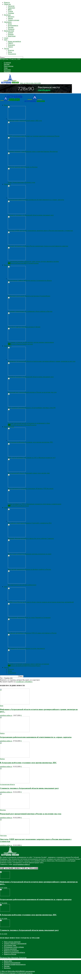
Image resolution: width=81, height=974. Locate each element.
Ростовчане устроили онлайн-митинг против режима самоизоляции (31, 342)
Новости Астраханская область (14, 952)
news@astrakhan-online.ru (21, 864)
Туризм (10, 11)
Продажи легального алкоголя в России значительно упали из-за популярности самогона (38, 246)
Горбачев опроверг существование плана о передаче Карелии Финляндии (33, 151)
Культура (11, 50)
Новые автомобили (14, 41)
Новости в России (10, 954)
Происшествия (9, 31)
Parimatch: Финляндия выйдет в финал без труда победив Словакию (31, 538)
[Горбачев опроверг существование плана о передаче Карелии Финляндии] (17, 150)
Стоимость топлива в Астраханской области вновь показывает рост (31, 215)
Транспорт (11, 8)
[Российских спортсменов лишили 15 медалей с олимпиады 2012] (17, 521)
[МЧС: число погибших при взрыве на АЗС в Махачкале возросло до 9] (17, 456)
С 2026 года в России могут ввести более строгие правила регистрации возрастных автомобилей (41, 602)
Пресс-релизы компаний (12, 942)
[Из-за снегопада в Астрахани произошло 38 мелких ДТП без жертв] (17, 487)
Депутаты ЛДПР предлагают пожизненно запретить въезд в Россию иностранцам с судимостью (40, 230)
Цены (10, 24)
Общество (7, 4)
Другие (6, 48)
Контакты (7, 71)
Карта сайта (8, 961)
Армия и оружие (13, 20)
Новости (7, 2)
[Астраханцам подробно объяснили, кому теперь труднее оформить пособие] (17, 260)
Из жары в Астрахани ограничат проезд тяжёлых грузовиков (28, 664)
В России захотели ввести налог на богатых (23, 167)
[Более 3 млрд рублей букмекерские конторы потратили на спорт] (17, 552)
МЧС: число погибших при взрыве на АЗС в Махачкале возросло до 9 (31, 457)
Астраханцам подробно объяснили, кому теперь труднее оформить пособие (33, 261)
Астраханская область (7, 784)
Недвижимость (13, 25)
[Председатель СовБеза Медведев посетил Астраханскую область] (17, 279)
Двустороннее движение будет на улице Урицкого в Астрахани (29, 617)
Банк (1, 705)
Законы (10, 18)
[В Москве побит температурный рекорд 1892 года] (17, 119)
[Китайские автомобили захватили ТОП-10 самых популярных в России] (17, 631)
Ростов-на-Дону (5, 957)
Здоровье (11, 13)
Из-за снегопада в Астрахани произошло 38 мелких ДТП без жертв (30, 488)
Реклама (10, 27)
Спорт (6, 38)
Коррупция (11, 36)
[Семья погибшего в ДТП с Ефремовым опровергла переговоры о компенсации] (17, 502)
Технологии (12, 54)
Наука (10, 52)
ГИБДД (10, 43)
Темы (6, 68)
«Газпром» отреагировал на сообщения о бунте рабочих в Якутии (30, 311)
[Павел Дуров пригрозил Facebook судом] (17, 180)
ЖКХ (10, 9)
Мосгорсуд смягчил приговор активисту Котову (24, 327)
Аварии (10, 32)
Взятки (2, 759)
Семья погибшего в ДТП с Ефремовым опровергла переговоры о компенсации (34, 504)
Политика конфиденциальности (15, 964)
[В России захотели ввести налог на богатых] (17, 165)
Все (9, 263)
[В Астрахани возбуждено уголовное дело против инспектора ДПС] (17, 440)
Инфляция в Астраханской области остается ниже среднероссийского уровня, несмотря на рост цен (41, 361)
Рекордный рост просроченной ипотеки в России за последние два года (32, 392)
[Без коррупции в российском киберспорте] (17, 583)
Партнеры (7, 69)
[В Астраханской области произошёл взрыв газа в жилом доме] (17, 471)
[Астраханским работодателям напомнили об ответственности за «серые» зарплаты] (17, 198)
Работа (2, 733)
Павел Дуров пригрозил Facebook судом (21, 182)
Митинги (11, 16)
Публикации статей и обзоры (14, 947)
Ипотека (3, 810)
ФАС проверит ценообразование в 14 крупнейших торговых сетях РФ (32, 408)
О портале (7, 62)
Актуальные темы (10, 945)
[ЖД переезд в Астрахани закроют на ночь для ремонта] (17, 646)
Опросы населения (10, 949)
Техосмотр (11, 45)
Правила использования (12, 962)
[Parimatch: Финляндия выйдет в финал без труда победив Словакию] (17, 537)
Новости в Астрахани (11, 950)
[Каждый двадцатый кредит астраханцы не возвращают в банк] (17, 421)
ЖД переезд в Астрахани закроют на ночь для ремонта (26, 648)
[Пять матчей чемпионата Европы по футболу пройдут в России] (17, 567)
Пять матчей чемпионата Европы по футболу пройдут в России (29, 569)
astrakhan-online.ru (6, 715)
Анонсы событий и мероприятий (15, 943)
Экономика (8, 22)
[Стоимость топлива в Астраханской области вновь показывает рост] (17, 213)
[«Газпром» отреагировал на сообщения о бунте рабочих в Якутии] (17, 309)
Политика (7, 15)
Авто (5, 39)
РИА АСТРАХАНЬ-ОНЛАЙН (12, 971)
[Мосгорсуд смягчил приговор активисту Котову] (17, 325)
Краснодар (22, 957)
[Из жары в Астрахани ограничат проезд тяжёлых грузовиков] (17, 662)
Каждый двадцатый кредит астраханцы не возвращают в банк (29, 423)
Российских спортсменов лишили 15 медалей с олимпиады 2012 (30, 523)
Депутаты (3, 835)
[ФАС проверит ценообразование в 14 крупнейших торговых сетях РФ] (17, 406)
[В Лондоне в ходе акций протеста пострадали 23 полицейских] (17, 294)
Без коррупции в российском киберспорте (22, 585)
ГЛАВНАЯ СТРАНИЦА (24, 682)
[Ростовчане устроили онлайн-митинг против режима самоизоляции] (17, 340)
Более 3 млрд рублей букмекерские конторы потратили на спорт (29, 554)
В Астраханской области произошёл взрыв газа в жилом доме (29, 473)
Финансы (11, 29)
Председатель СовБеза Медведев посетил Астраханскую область (30, 280)
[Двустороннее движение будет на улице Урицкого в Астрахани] (17, 616)
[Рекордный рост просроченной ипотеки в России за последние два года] (17, 390)
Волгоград (14, 957)
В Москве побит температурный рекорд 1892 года (25, 120)
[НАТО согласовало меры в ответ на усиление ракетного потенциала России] (17, 134)
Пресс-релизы (8, 66)
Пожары (11, 34)
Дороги (10, 47)
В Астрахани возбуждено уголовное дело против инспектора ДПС (30, 442)
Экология (11, 6)
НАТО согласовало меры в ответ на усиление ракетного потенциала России (33, 136)
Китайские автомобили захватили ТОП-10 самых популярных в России (32, 633)
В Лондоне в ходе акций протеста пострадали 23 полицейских (29, 296)
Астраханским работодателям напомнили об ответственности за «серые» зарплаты (36, 199)
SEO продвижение (28, 971)
